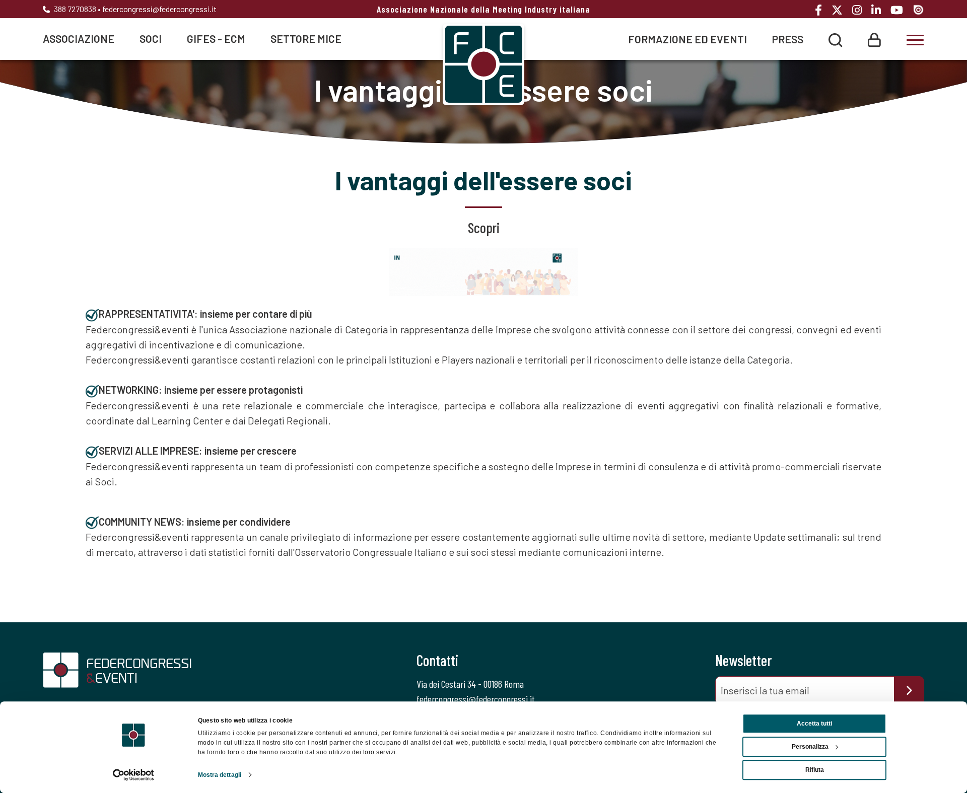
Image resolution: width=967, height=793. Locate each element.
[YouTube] (900, 10)
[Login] (874, 38)
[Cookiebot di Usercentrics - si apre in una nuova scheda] (134, 775)
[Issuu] (918, 9)
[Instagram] (860, 10)
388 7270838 (74, 9)
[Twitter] (841, 10)
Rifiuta (814, 769)
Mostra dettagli (220, 774)
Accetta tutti (814, 723)
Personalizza (810, 746)
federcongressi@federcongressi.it (159, 9)
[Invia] (909, 690)
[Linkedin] (879, 10)
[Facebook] (822, 10)
